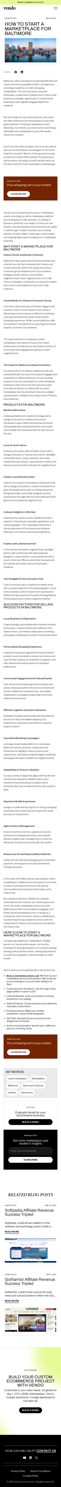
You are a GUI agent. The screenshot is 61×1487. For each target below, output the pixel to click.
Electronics (27, 1092)
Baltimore (13, 1085)
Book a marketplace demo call (23, 975)
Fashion (12, 1092)
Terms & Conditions (40, 1471)
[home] (10, 8)
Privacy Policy (18, 1471)
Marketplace (38, 1078)
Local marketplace (17, 1078)
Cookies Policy (30, 1476)
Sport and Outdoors (33, 1085)
